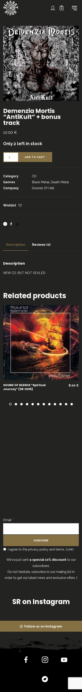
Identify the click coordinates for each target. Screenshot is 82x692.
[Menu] (74, 8)
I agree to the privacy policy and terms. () (40, 549)
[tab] (15, 245)
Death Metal (60, 182)
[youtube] (64, 663)
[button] (73, 32)
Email (8, 520)
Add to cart (35, 157)
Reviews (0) (41, 245)
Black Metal (40, 182)
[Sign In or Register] (53, 8)
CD (34, 176)
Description (15, 245)
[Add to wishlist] (20, 206)
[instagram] (45, 660)
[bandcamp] (45, 679)
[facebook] (26, 660)
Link (70, 549)
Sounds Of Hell (43, 188)
